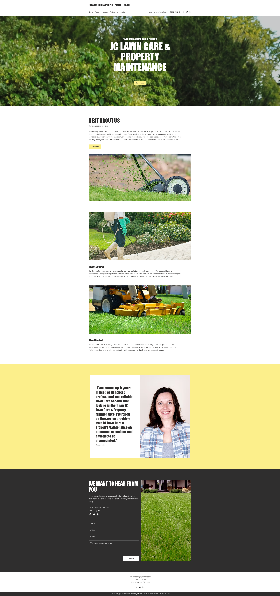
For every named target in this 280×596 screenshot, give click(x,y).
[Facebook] (184, 12)
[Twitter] (187, 12)
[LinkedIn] (190, 12)
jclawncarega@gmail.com (158, 12)
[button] (140, 83)
